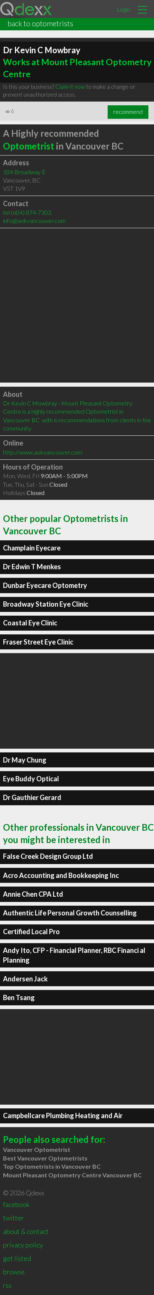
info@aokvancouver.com (34, 220)
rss (7, 1285)
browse (14, 1272)
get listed (17, 1258)
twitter (13, 1218)
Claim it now (70, 86)
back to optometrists (40, 23)
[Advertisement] (77, 305)
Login (123, 9)
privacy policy (23, 1245)
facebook (16, 1204)
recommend (128, 111)
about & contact (26, 1231)
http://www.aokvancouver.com (42, 452)
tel (27, 212)
